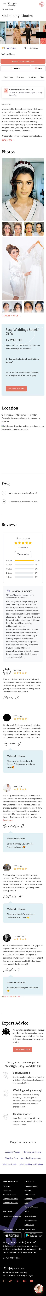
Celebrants (29, 1198)
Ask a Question (31, 1220)
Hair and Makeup (31, 1207)
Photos (20, 77)
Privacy (22, 1275)
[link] (4, 1281)
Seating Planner (9, 1194)
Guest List (7, 1190)
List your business (11, 1258)
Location (31, 77)
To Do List (7, 1186)
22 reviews (12, 48)
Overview (8, 77)
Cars (26, 1203)
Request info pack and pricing (23, 61)
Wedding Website (10, 1203)
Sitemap (12, 1275)
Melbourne (9, 9)
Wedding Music (10, 1164)
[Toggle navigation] (5, 4)
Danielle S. (14, 826)
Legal (30, 1275)
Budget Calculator (10, 1198)
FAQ (42, 77)
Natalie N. (13, 897)
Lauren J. (12, 744)
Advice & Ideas (31, 1216)
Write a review (23, 554)
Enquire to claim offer (16, 389)
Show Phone (9, 54)
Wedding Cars (11, 1158)
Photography (30, 1194)
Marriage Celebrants (32, 1152)
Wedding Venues (12, 1152)
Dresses (28, 1190)
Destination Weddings (12, 1216)
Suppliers (29, 1181)
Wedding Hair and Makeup (31, 1164)
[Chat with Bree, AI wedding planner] (39, 1289)
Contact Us (29, 1224)
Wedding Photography (31, 1158)
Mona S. (11, 698)
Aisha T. (12, 970)
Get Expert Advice (23, 1049)
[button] (23, 493)
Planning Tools (10, 1181)
